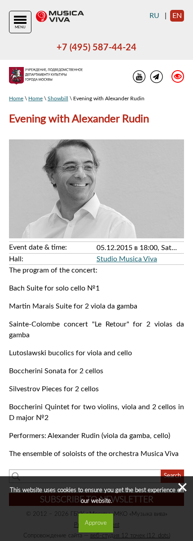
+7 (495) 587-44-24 (96, 47)
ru (154, 15)
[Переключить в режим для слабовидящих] (173, 78)
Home (16, 98)
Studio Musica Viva (126, 259)
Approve (96, 523)
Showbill (58, 98)
